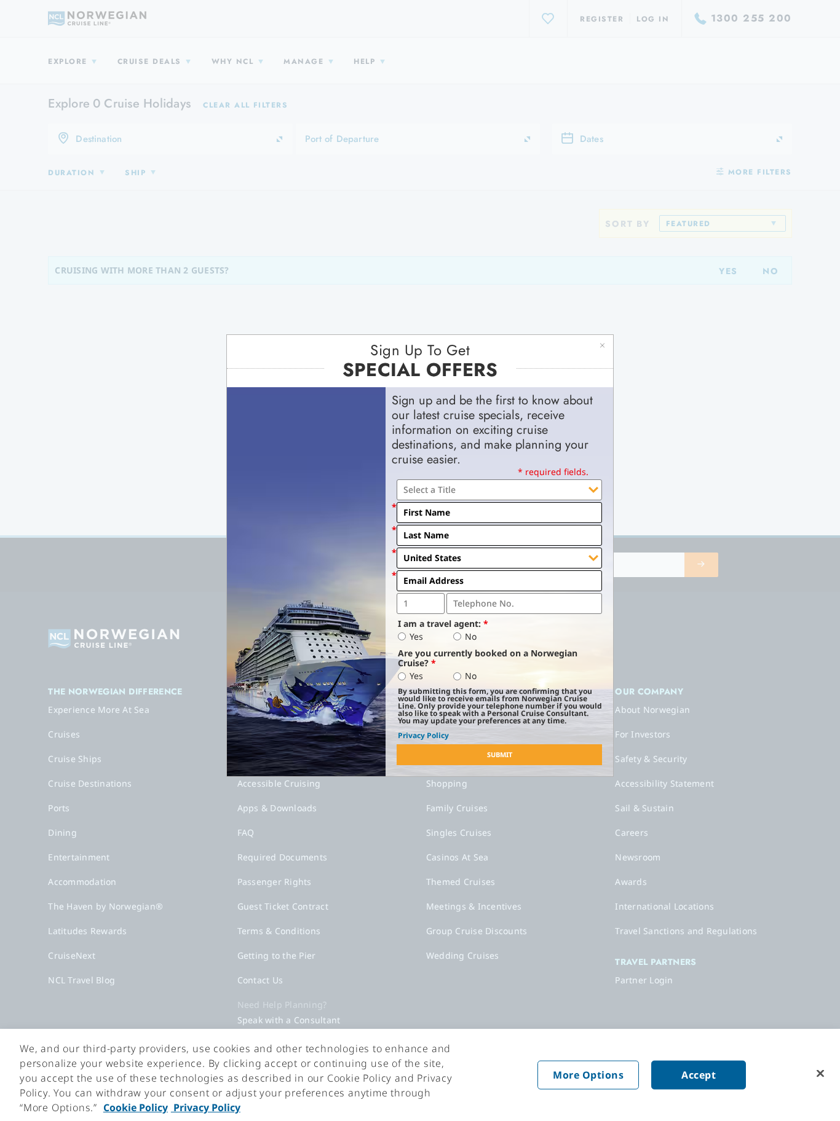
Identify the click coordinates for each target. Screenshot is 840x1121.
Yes (416, 637)
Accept (698, 1075)
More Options (588, 1075)
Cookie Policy (135, 1107)
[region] (420, 1075)
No (471, 637)
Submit (499, 754)
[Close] (820, 1073)
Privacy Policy (423, 735)
